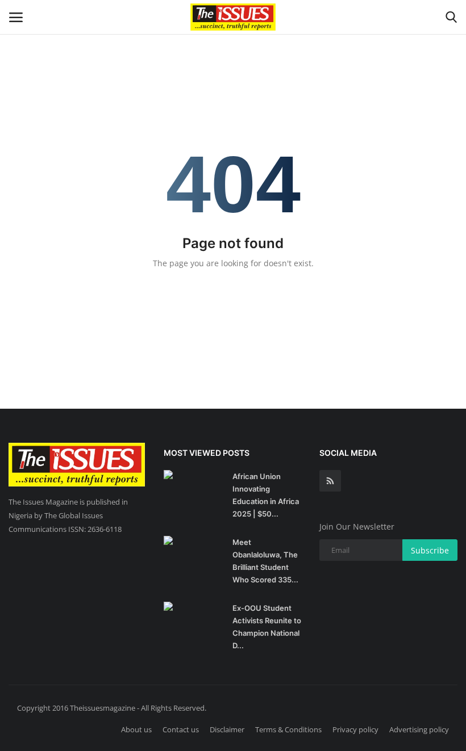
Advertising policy (419, 729)
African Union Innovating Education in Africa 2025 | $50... (265, 495)
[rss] (330, 481)
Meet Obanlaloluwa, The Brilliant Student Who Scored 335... (265, 561)
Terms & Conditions (288, 729)
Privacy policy (355, 729)
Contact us (181, 729)
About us (136, 729)
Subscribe (430, 550)
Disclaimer (227, 729)
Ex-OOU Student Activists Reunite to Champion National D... (266, 626)
